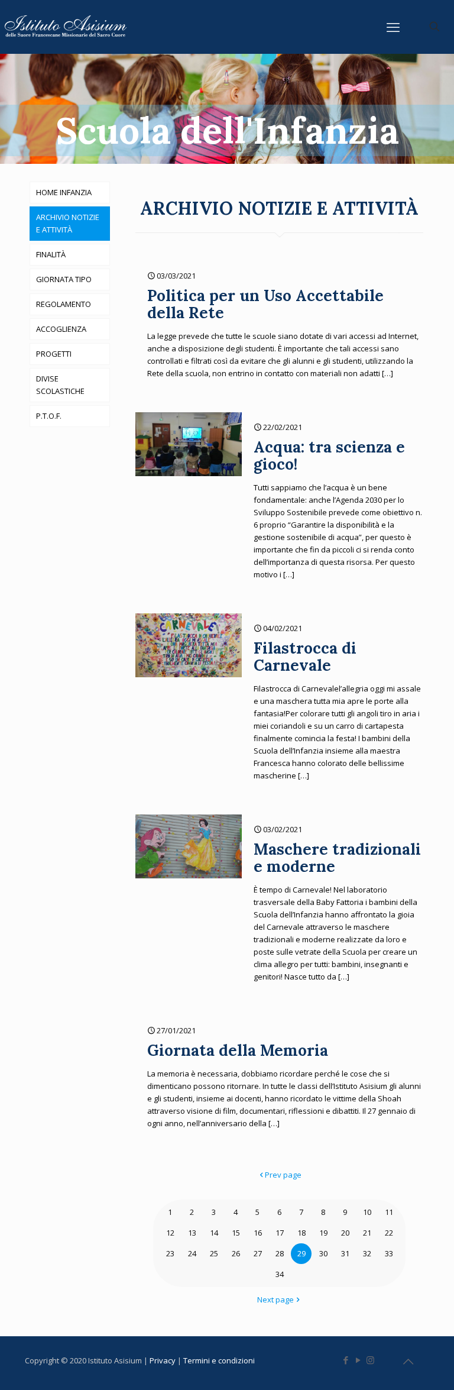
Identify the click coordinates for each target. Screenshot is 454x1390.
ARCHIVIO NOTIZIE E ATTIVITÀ (67, 223)
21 (367, 1232)
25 (214, 1253)
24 (192, 1253)
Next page (275, 1299)
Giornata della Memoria (237, 1050)
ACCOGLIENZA (61, 329)
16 (258, 1232)
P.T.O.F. (48, 415)
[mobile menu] (393, 27)
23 (170, 1253)
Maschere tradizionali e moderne (337, 857)
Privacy (163, 1360)
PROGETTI (54, 353)
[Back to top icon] (408, 1361)
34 (279, 1274)
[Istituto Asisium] (68, 26)
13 (192, 1232)
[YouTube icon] (358, 1360)
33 (389, 1253)
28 (279, 1253)
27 (258, 1253)
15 (236, 1232)
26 (236, 1253)
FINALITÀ (51, 254)
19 (323, 1232)
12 (170, 1232)
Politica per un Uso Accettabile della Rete (265, 304)
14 (214, 1232)
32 (367, 1253)
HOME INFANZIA (64, 192)
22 (389, 1232)
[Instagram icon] (370, 1360)
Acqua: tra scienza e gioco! (329, 455)
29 (301, 1253)
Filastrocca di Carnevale (305, 656)
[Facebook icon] (345, 1360)
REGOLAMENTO (63, 304)
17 (279, 1232)
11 (389, 1212)
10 (367, 1212)
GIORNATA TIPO (64, 279)
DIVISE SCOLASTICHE (60, 384)
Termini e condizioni (220, 1360)
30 (323, 1253)
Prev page (283, 1174)
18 (301, 1232)
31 (345, 1253)
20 (345, 1232)
